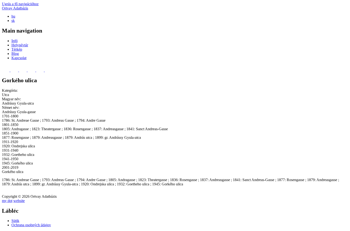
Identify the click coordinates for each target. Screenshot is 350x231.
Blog (15, 54)
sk (13, 21)
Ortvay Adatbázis (15, 8)
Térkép (16, 49)
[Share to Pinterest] (23, 70)
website (19, 201)
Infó (14, 41)
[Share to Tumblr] (40, 70)
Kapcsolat (18, 58)
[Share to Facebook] (6, 70)
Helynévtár (19, 45)
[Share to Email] (48, 70)
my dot (7, 201)
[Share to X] (14, 70)
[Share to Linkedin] (32, 70)
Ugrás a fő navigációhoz (20, 4)
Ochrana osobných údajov (31, 225)
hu (13, 16)
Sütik (15, 221)
